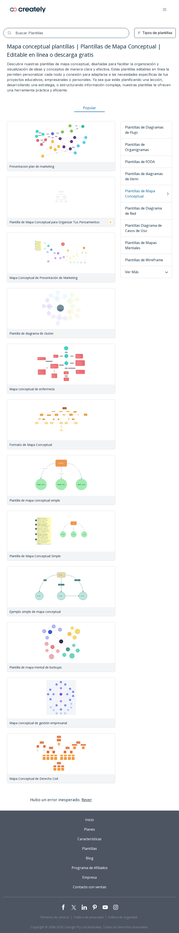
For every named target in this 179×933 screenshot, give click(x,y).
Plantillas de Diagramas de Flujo (144, 130)
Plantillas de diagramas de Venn (144, 176)
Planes (89, 829)
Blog (89, 858)
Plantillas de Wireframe (144, 260)
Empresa (89, 877)
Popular (89, 107)
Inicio (89, 819)
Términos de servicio (54, 917)
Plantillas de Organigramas (137, 147)
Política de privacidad (88, 917)
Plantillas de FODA (140, 161)
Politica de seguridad (122, 917)
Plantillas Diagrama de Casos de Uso (143, 228)
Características (89, 839)
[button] (164, 9)
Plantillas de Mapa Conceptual (140, 194)
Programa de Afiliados (90, 867)
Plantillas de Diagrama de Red (143, 211)
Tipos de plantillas (157, 33)
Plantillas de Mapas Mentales (141, 245)
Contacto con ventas (89, 887)
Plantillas (89, 848)
